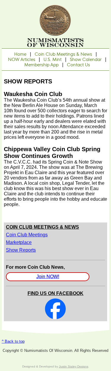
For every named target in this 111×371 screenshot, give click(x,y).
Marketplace (19, 242)
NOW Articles (21, 59)
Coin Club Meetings (27, 234)
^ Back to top (13, 341)
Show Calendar (86, 59)
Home (20, 54)
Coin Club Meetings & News (63, 54)
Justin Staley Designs (73, 366)
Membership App (41, 64)
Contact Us (78, 64)
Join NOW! (47, 276)
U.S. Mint (53, 59)
